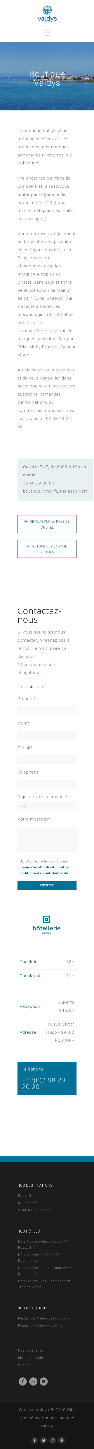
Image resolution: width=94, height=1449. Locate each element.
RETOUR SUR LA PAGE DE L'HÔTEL (50, 524)
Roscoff (24, 1195)
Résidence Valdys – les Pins (40, 1325)
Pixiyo (47, 1426)
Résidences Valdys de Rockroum (44, 1318)
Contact (24, 1365)
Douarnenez (27, 1203)
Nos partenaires (31, 1350)
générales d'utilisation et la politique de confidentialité (45, 870)
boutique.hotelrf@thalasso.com (55, 491)
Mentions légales (31, 1357)
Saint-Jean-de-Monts (34, 1210)
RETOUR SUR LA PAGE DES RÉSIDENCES (49, 549)
